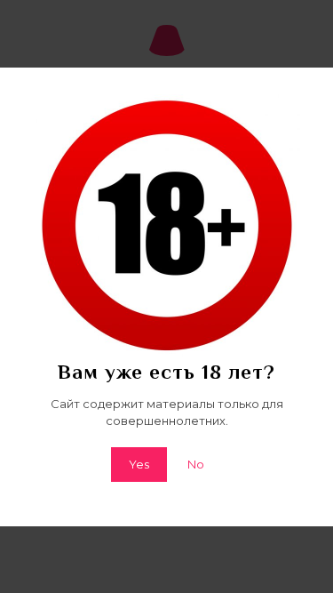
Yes (139, 464)
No (195, 464)
